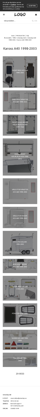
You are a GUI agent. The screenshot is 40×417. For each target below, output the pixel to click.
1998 (14, 38)
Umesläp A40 (21, 38)
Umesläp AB (7, 394)
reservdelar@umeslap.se (19, 398)
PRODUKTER (20, 35)
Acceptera (32, 5)
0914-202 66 (14, 401)
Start (13, 35)
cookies (13, 4)
